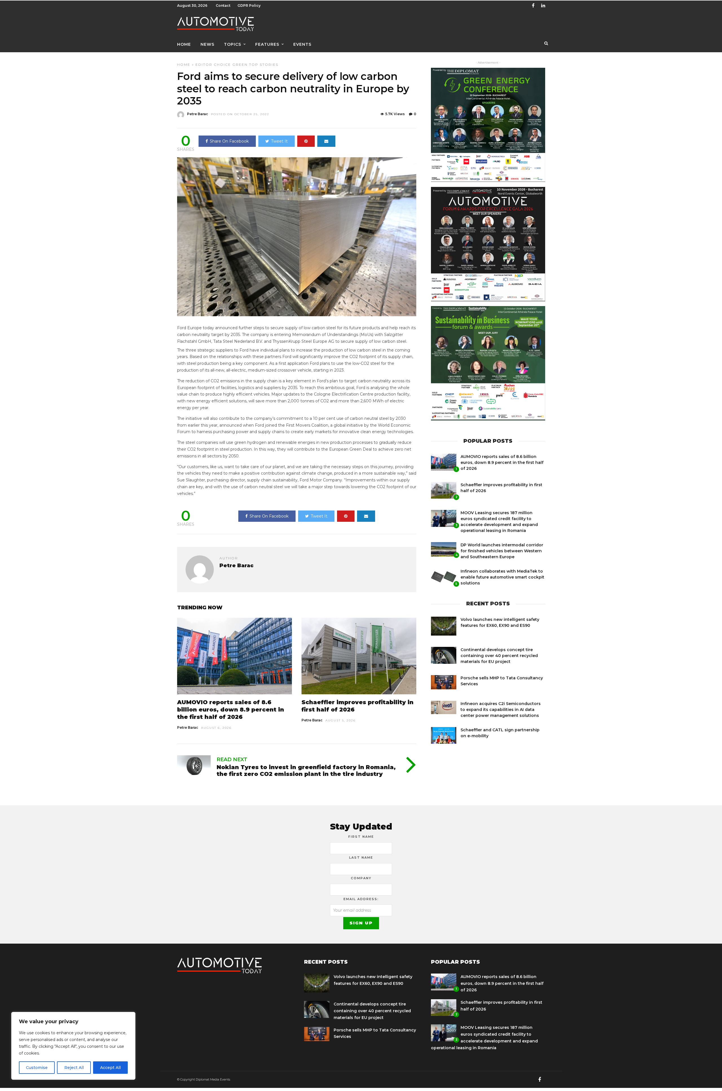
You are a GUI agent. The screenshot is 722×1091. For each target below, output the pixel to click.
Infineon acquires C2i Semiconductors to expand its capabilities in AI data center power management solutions (501, 709)
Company (361, 878)
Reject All (74, 1067)
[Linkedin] (543, 5)
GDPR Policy (249, 5)
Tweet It (279, 141)
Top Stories (263, 64)
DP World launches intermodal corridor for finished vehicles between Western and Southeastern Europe (502, 550)
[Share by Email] (326, 141)
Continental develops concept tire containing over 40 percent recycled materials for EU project (499, 655)
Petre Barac (197, 114)
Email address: (361, 899)
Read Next (232, 759)
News (207, 44)
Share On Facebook (229, 141)
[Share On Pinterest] (306, 141)
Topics (232, 44)
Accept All (110, 1067)
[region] (73, 1046)
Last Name (361, 857)
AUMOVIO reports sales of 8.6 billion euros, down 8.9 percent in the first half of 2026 (230, 709)
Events (302, 44)
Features (267, 44)
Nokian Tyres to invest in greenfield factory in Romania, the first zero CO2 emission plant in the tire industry (306, 770)
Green (240, 64)
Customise (37, 1067)
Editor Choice (213, 64)
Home (184, 44)
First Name (361, 837)
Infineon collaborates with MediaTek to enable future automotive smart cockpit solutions (502, 577)
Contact (223, 5)
